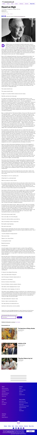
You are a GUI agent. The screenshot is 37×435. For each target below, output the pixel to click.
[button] (2, 16)
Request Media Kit (5, 417)
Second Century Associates (23, 402)
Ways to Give (32, 3)
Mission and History (5, 388)
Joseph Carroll (22, 47)
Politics (8, 3)
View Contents (17, 322)
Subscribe (26, 3)
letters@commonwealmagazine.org (19, 16)
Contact (20, 388)
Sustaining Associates (22, 407)
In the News (4, 391)
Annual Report (21, 410)
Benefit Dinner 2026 (22, 401)
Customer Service (22, 394)
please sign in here (10, 431)
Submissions (21, 391)
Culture (16, 3)
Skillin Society (21, 404)
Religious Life (4, 13)
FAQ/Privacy (4, 396)
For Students (4, 404)
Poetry (11, 13)
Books (12, 3)
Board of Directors (5, 394)
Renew (3, 401)
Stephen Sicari (4, 10)
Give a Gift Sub (4, 402)
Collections (21, 3)
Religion (4, 3)
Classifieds (3, 415)
